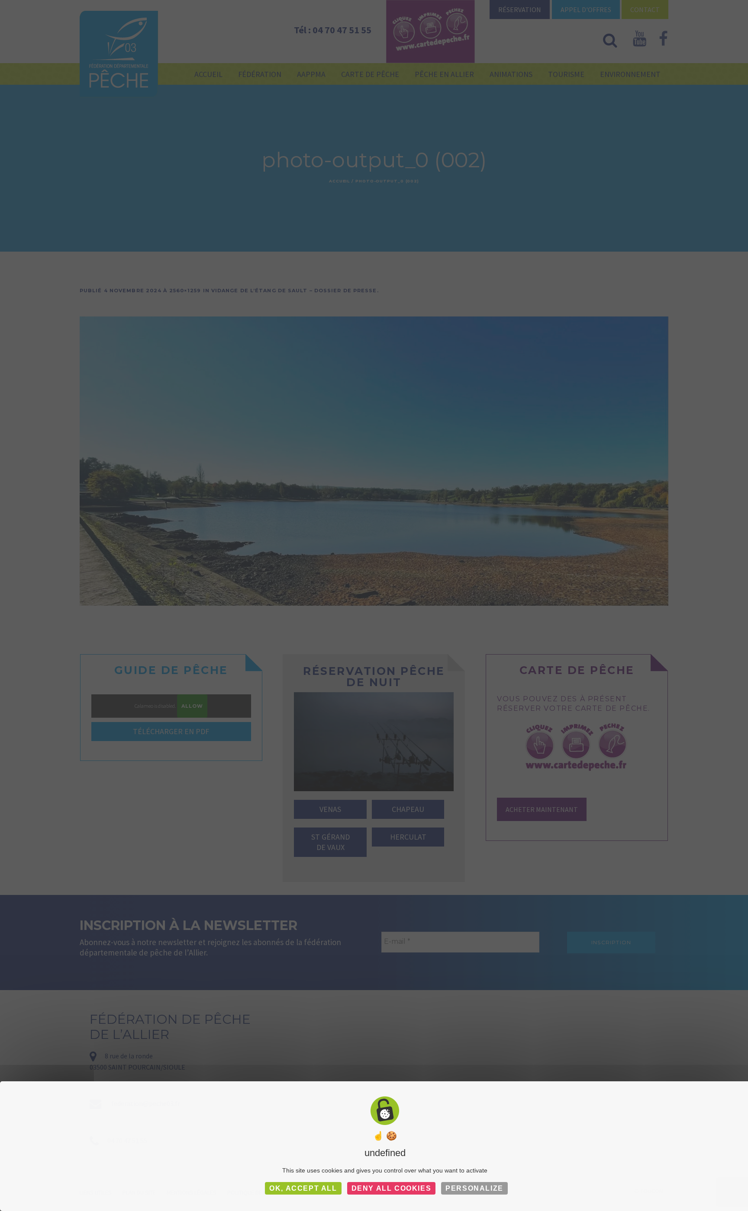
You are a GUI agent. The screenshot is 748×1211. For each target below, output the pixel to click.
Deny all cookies (391, 1188)
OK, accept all (303, 1188)
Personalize (474, 1188)
